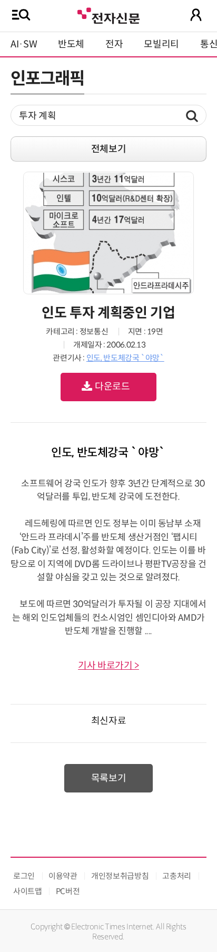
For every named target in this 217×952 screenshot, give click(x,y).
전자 (114, 44)
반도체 (71, 44)
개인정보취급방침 (120, 876)
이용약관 (62, 876)
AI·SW (24, 44)
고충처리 (176, 876)
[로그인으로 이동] (195, 14)
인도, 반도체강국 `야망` (125, 358)
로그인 (24, 876)
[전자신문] (108, 14)
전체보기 (108, 149)
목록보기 (108, 778)
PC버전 (68, 891)
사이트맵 (27, 891)
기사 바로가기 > (108, 665)
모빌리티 (161, 44)
